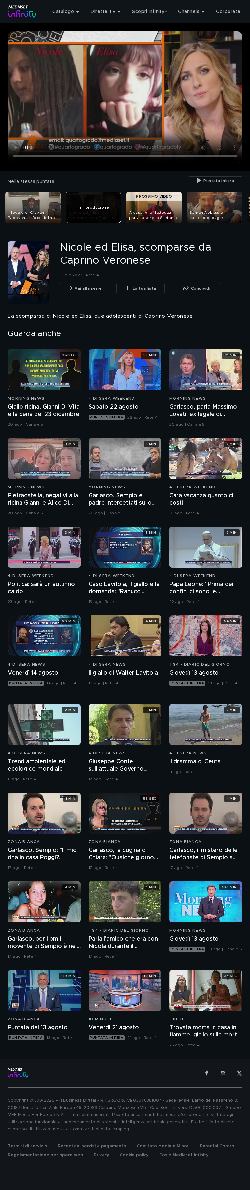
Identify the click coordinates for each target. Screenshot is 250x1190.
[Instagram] (223, 1073)
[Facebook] (207, 1073)
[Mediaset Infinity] (22, 11)
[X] (239, 1073)
